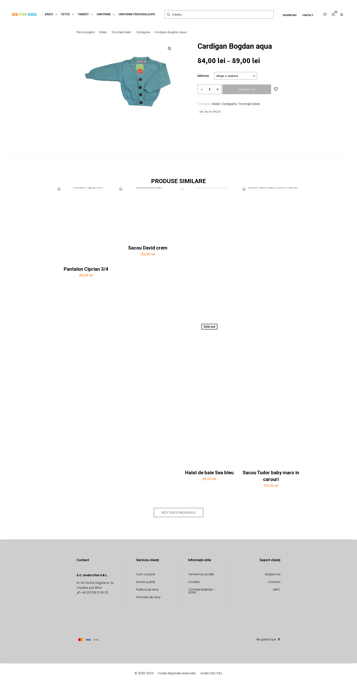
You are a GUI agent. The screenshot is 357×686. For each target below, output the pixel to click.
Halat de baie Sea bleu (209, 472)
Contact (274, 582)
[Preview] (109, 208)
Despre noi (272, 574)
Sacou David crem (147, 248)
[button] (169, 48)
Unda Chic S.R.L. (212, 673)
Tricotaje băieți (121, 32)
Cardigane (143, 32)
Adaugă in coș (247, 89)
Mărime (203, 76)
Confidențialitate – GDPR (201, 591)
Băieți (103, 32)
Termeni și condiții (201, 574)
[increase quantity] (217, 89)
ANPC (276, 590)
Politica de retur (147, 590)
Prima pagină (85, 32)
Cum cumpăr (145, 574)
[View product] (109, 192)
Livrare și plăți (145, 582)
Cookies (194, 582)
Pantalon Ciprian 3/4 (86, 269)
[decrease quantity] (201, 89)
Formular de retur (148, 597)
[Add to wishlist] (109, 200)
